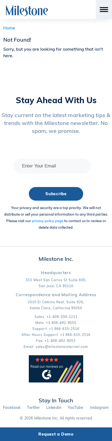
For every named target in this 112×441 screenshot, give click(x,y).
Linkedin (53, 407)
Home (9, 27)
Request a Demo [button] (56, 434)
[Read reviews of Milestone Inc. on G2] (56, 381)
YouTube (75, 407)
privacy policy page (47, 221)
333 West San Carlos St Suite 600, (56, 280)
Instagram (99, 407)
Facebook (12, 407)
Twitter (33, 407)
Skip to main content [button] (26, 4)
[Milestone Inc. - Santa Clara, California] (27, 11)
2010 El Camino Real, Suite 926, (56, 302)
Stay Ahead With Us (56, 100)
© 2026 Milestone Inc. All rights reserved (56, 418)
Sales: (56, 317)
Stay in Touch (56, 400)
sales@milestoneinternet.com (62, 347)
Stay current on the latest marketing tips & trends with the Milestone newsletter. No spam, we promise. (56, 123)
